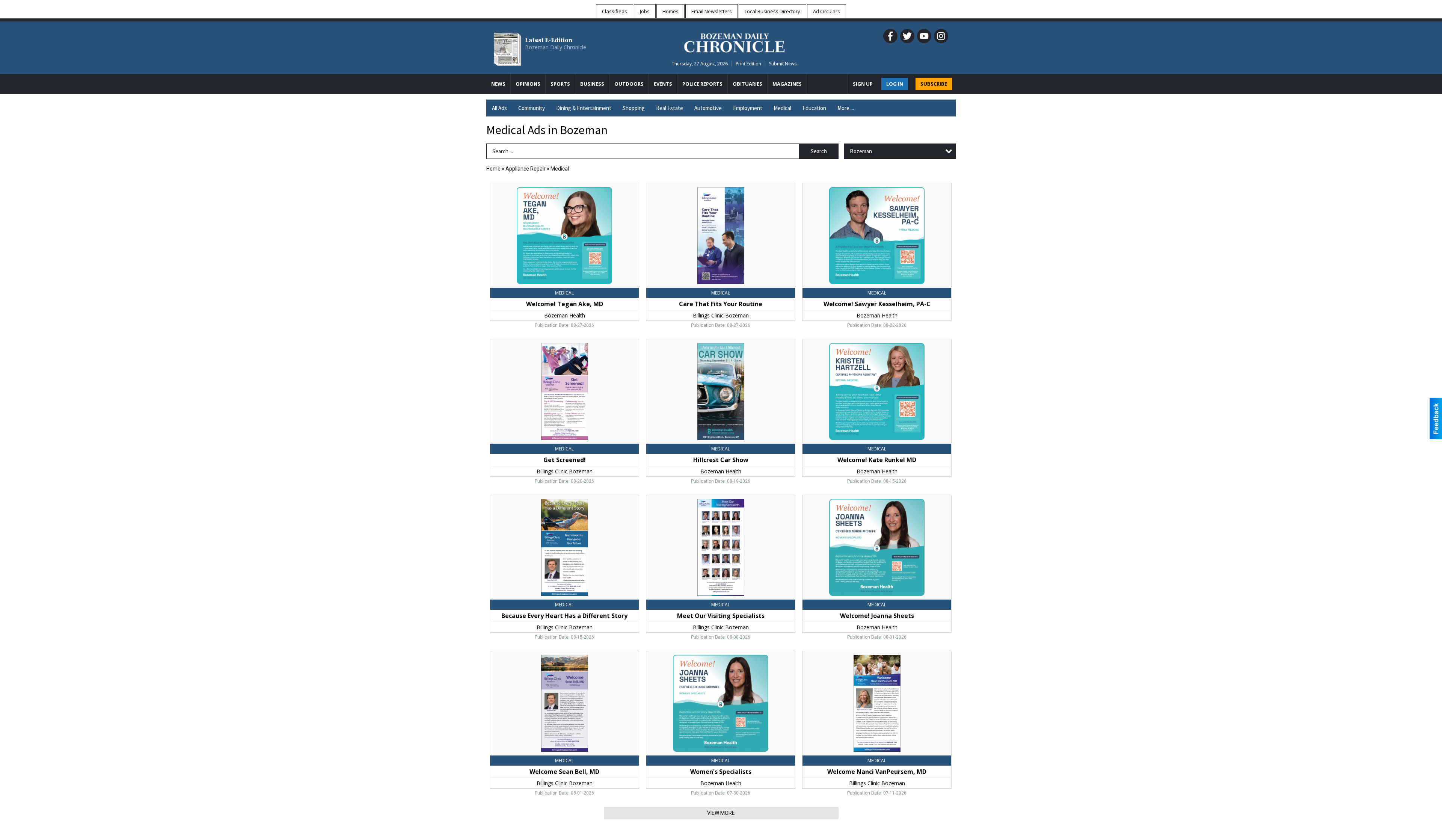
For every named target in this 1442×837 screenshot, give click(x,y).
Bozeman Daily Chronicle (555, 47)
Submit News (782, 63)
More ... (845, 108)
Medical (782, 108)
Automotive (708, 108)
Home (493, 169)
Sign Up (863, 83)
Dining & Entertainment (583, 108)
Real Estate (669, 108)
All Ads (499, 108)
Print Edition (748, 63)
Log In (894, 83)
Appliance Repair (525, 169)
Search (819, 151)
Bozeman (861, 151)
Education (814, 108)
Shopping (634, 108)
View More (721, 813)
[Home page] (734, 42)
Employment (747, 108)
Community (531, 108)
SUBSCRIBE (933, 83)
